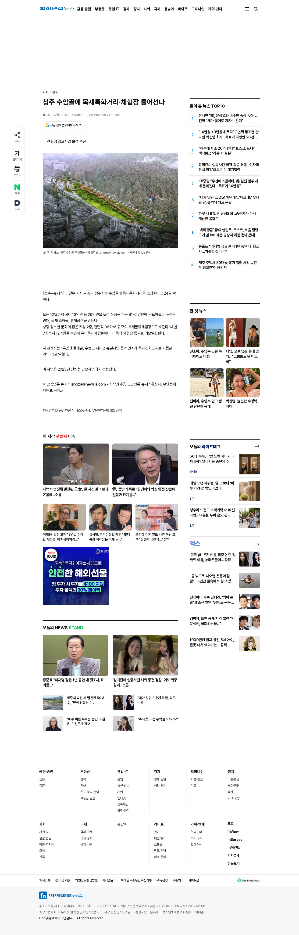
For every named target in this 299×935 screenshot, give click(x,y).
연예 (157, 832)
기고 (193, 785)
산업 (120, 779)
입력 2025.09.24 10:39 (69, 115)
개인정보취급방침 (86, 880)
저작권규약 (109, 880)
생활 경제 (160, 785)
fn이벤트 (234, 847)
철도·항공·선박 (89, 792)
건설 (83, 785)
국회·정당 (234, 785)
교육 (42, 850)
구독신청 (162, 880)
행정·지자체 (46, 844)
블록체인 (122, 804)
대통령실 (233, 779)
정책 (83, 779)
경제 (126, 9)
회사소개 (44, 880)
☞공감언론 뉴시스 (57, 384)
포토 (231, 824)
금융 (42, 779)
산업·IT (113, 9)
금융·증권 (84, 9)
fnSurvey (235, 840)
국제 (157, 9)
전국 (55, 92)
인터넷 (121, 798)
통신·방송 (123, 785)
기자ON (233, 855)
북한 (230, 792)
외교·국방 (234, 798)
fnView (233, 832)
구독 (17, 193)
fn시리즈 (196, 838)
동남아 (169, 9)
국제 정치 (86, 838)
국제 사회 (86, 844)
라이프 (183, 9)
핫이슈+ (196, 844)
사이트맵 (193, 880)
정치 (136, 9)
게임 (120, 792)
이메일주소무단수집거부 (136, 880)
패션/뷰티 (160, 838)
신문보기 (234, 863)
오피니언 (197, 9)
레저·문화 (160, 857)
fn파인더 (196, 832)
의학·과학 (123, 810)
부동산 (100, 9)
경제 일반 (160, 779)
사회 (147, 9)
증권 (42, 785)
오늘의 (205, 446)
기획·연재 (215, 9)
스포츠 (158, 844)
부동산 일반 (87, 798)
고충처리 (178, 880)
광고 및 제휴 (63, 880)
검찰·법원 (45, 838)
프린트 (17, 175)
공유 (17, 141)
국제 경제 (86, 832)
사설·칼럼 (197, 779)
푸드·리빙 (160, 850)
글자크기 (17, 159)
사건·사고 (45, 832)
